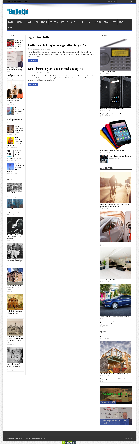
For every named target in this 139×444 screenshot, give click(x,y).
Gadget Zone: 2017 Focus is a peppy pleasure (114, 316)
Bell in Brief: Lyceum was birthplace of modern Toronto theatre (15, 313)
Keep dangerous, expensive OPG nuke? (112, 379)
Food (114, 22)
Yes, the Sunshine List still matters (19, 110)
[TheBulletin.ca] (18, 14)
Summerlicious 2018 (108, 402)
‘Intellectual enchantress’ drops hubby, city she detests (14, 287)
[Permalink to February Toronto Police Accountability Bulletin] (10, 157)
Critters (98, 22)
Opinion (28, 22)
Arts (36, 22)
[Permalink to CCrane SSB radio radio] (115, 70)
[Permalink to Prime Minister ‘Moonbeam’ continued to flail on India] (10, 143)
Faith (10, 27)
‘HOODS (10, 22)
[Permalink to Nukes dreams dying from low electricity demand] (10, 170)
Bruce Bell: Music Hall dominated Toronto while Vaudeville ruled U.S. (14, 211)
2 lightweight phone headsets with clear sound (114, 114)
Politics (19, 22)
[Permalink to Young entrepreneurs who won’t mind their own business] (15, 97)
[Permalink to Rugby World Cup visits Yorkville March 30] (10, 46)
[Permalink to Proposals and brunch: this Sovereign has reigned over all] (15, 258)
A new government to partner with (110, 337)
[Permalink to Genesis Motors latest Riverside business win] (115, 278)
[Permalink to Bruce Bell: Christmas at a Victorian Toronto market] (14, 191)
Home (8, 1)
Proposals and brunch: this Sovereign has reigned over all (15, 262)
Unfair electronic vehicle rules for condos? (113, 243)
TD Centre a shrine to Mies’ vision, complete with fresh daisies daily (15, 236)
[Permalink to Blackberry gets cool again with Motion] (115, 107)
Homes (82, 22)
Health (121, 22)
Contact (25, 1)
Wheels (73, 22)
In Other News (16, 1)
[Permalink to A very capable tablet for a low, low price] (115, 149)
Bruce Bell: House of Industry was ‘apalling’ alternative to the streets (14, 366)
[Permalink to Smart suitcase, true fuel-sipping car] (104, 162)
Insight (44, 22)
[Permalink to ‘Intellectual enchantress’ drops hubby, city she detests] (15, 284)
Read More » (33, 60)
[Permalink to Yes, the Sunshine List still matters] (10, 114)
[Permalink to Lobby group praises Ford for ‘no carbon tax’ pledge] (15, 66)
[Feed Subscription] (94, 36)
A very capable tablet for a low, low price (112, 151)
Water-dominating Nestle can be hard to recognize (55, 68)
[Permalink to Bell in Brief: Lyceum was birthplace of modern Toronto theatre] (15, 309)
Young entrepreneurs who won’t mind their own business (14, 100)
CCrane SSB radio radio (107, 72)
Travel (106, 22)
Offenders (54, 22)
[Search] (130, 1)
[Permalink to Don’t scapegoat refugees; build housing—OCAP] (115, 372)
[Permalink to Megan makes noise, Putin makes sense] (10, 132)
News (89, 22)
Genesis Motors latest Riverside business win (114, 280)
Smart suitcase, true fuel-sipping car (120, 156)
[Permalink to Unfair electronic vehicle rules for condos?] (115, 241)
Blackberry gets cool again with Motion (112, 108)
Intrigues (64, 22)
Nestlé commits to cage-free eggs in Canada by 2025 (57, 45)
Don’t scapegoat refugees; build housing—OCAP (115, 373)
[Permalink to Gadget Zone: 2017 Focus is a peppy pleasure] (115, 315)
